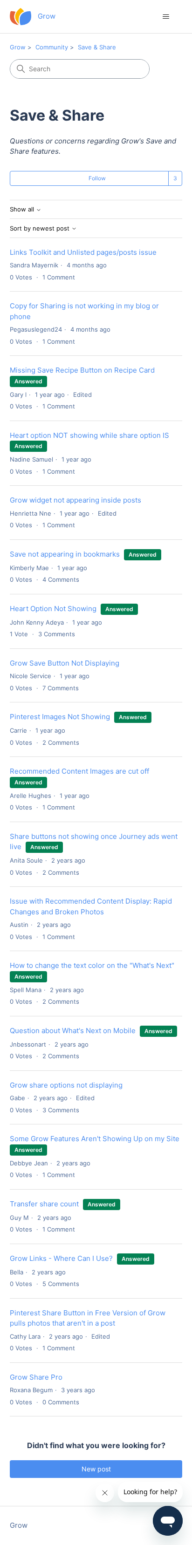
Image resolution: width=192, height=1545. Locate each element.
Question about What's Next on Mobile (73, 1030)
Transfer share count (44, 1203)
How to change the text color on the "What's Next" (92, 965)
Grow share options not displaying (66, 1085)
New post (96, 1469)
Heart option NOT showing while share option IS (89, 435)
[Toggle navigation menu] (165, 16)
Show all (23, 209)
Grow (18, 47)
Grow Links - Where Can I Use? (61, 1258)
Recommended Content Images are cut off (79, 771)
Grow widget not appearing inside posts (75, 500)
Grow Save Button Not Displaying (64, 663)
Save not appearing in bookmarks (65, 554)
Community (51, 47)
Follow (97, 178)
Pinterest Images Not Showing (61, 716)
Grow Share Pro (36, 1377)
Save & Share (97, 47)
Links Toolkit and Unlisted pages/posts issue (83, 252)
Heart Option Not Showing (53, 608)
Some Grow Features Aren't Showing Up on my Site (94, 1138)
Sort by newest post (40, 228)
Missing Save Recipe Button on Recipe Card (82, 370)
